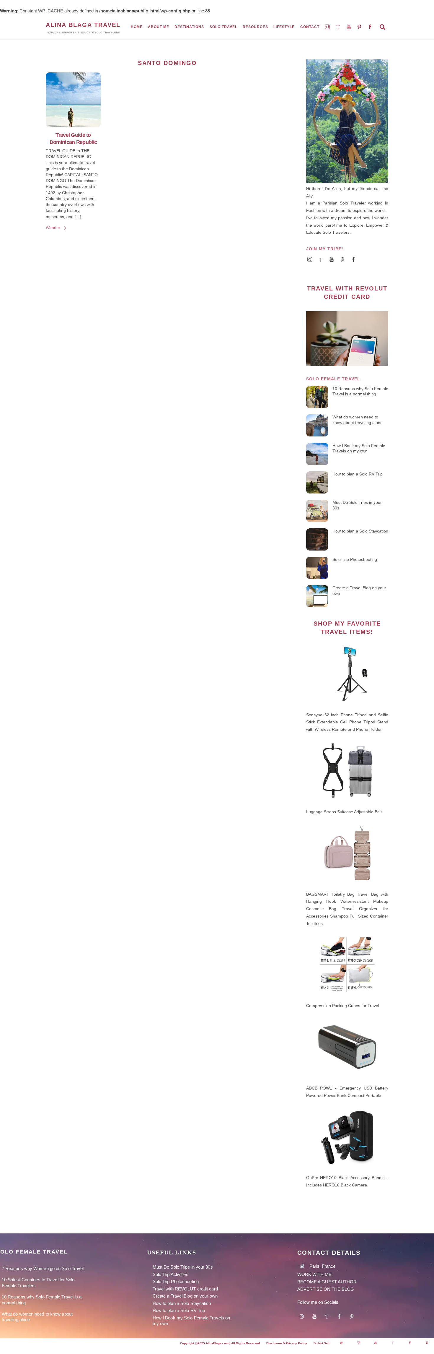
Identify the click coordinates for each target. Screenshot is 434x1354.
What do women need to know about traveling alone (357, 420)
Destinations (189, 27)
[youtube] (349, 27)
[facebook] (370, 27)
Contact (309, 27)
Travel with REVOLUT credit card (185, 1288)
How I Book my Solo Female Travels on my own (358, 448)
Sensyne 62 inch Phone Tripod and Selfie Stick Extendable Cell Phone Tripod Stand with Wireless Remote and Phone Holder (347, 722)
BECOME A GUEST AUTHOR (327, 1281)
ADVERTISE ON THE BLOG (325, 1289)
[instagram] (328, 27)
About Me (158, 27)
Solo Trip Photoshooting (354, 559)
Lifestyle (284, 27)
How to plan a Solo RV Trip (357, 474)
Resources (255, 27)
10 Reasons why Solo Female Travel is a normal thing (360, 391)
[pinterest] (360, 27)
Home (137, 27)
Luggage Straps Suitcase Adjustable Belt (344, 811)
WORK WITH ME (315, 1274)
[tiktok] (339, 27)
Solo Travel (223, 27)
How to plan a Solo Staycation (360, 531)
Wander (53, 227)
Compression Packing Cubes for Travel (342, 1005)
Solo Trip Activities (170, 1274)
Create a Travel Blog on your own (359, 590)
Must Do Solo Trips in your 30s (357, 505)
